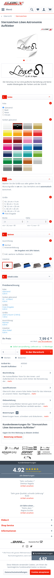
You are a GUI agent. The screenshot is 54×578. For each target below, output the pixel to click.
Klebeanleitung (9, 400)
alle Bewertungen (27, 475)
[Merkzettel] (37, 9)
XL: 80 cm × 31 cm (12, 211)
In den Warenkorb (35, 352)
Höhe (28, 218)
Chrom (7, 115)
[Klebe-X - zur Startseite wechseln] (13, 3)
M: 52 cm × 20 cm (12, 206)
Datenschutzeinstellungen (16, 572)
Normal (8, 245)
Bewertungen (8, 413)
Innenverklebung (12, 247)
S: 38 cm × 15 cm (12, 204)
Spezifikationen (9, 387)
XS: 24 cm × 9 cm (12, 201)
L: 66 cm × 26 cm (11, 209)
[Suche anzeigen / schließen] (31, 9)
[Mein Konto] (43, 9)
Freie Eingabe (10, 213)
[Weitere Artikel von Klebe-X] (46, 29)
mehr (9, 381)
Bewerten (21, 358)
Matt (6, 110)
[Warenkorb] (49, 9)
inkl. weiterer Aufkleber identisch (19, 254)
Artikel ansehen (27, 486)
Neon (7, 112)
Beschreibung (8, 373)
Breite (4, 218)
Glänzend (9, 107)
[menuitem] (6, 9)
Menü (9, 9)
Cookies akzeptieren (40, 572)
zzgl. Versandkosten (45, 341)
